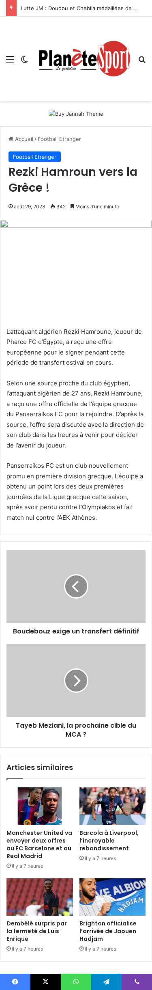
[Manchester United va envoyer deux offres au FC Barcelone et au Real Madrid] (39, 806)
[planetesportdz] (83, 58)
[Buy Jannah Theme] (76, 113)
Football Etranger (59, 139)
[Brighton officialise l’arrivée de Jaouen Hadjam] (112, 897)
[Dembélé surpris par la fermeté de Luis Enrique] (39, 897)
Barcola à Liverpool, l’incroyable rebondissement (109, 840)
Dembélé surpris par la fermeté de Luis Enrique (36, 931)
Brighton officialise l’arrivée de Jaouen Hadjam (108, 931)
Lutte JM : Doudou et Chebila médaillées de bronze (86, 8)
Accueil (23, 139)
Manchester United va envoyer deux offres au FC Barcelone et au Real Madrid (39, 844)
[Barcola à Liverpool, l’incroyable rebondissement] (112, 806)
